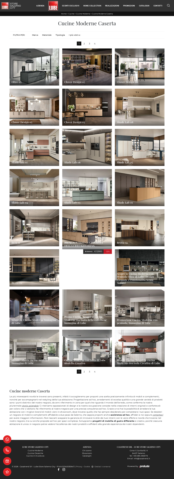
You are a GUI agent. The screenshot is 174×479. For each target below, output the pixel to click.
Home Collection (92, 6)
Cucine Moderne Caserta (102, 14)
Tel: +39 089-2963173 (139, 456)
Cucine (71, 14)
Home (63, 14)
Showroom (87, 453)
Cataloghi (144, 6)
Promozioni (129, 6)
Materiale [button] (47, 35)
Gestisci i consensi (102, 466)
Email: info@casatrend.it (138, 458)
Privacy (79, 466)
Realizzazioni (112, 6)
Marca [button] (35, 35)
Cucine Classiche (35, 453)
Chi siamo (86, 450)
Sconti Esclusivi (70, 6)
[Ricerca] (168, 5)
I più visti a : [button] (75, 35)
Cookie (87, 466)
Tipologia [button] (60, 35)
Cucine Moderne (83, 14)
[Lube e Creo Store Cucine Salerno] (53, 6)
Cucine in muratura (35, 456)
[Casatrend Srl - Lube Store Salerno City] (11, 5)
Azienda (40, 6)
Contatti (157, 6)
